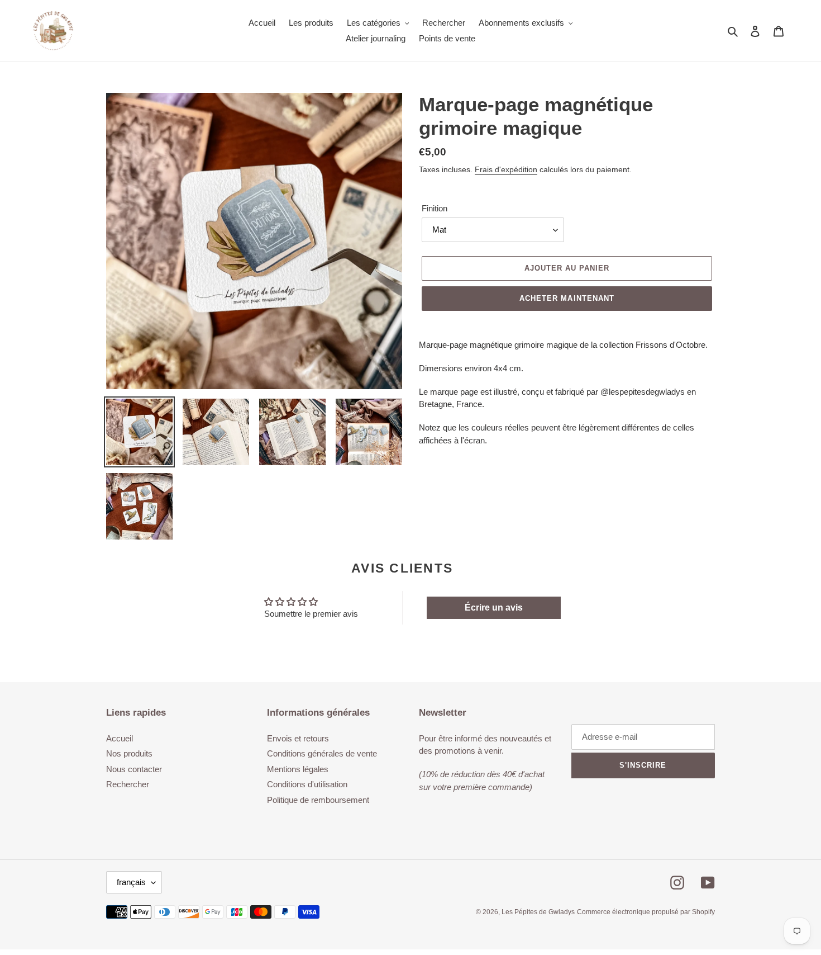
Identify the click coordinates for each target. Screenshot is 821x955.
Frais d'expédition (506, 169)
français (131, 882)
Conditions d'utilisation (307, 784)
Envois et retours (298, 738)
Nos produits (129, 753)
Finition (434, 208)
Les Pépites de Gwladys (538, 912)
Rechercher (127, 784)
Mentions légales (297, 769)
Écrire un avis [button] (494, 607)
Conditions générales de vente (322, 753)
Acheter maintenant (566, 298)
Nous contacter (134, 769)
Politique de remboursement (318, 800)
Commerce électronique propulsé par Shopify (646, 912)
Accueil (119, 738)
